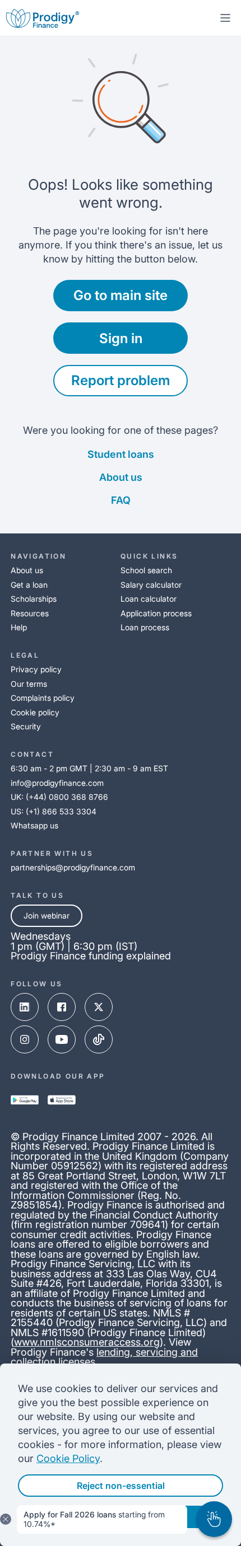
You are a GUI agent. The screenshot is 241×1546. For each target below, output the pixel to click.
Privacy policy (36, 669)
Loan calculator (149, 598)
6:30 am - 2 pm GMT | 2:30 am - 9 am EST (89, 768)
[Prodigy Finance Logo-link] (43, 18)
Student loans (120, 454)
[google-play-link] (25, 1100)
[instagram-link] (25, 1039)
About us (120, 477)
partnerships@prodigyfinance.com (73, 867)
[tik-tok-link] (99, 1039)
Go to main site (120, 295)
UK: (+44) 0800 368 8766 (59, 797)
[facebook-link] (62, 1007)
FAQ (121, 500)
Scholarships (34, 598)
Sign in (120, 338)
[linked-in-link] (25, 1007)
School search (146, 570)
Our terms (29, 683)
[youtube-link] (62, 1039)
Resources (30, 613)
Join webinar (46, 915)
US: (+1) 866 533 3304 (53, 811)
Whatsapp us (34, 825)
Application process (156, 613)
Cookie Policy (68, 1458)
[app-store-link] (62, 1100)
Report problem (120, 380)
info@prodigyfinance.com (57, 783)
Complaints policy (43, 697)
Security (26, 726)
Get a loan (29, 584)
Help (19, 627)
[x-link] (99, 1007)
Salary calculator (151, 584)
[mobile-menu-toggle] (225, 18)
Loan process (145, 627)
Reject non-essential (121, 1485)
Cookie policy (35, 712)
